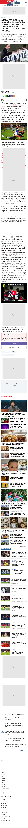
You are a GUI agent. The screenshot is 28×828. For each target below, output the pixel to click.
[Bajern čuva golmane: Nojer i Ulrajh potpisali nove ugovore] (5, 590)
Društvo (3, 770)
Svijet (2, 768)
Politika (3, 766)
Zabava (3, 780)
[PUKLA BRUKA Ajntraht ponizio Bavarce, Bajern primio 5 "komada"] (5, 572)
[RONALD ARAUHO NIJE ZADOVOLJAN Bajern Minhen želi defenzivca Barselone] (5, 617)
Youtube (5, 805)
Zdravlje (3, 778)
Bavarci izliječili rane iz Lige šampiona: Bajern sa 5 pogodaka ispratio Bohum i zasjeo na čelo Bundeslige (18, 626)
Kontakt (3, 818)
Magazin (3, 784)
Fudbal (10, 5)
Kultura (3, 786)
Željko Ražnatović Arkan (8, 354)
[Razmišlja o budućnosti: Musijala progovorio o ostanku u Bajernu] (5, 652)
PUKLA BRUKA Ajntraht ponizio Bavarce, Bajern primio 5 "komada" (17, 572)
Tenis (21, 5)
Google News (15, 347)
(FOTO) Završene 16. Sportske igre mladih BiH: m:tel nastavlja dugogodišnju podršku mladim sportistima (14, 717)
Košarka (16, 5)
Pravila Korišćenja (5, 816)
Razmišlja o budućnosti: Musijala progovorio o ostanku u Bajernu (17, 652)
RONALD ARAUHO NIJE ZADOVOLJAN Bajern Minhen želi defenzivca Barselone (18, 617)
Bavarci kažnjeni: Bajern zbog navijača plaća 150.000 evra (18, 644)
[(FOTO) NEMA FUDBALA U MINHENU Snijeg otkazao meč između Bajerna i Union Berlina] (5, 608)
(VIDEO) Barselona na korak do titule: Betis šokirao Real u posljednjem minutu (15, 725)
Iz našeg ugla (4, 790)
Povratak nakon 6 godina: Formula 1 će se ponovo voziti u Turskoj (15, 745)
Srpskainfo (7, 91)
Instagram (5, 803)
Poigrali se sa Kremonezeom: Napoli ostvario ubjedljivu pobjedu (14, 739)
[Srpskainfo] (11, 2)
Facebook (5, 799)
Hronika (3, 774)
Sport (2, 776)
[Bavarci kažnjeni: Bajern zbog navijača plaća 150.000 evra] (5, 644)
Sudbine (3, 782)
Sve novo (21, 750)
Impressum (4, 812)
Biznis (2, 772)
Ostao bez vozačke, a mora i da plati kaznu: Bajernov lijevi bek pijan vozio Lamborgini (18, 635)
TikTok (4, 807)
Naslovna (3, 5)
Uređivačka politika (5, 820)
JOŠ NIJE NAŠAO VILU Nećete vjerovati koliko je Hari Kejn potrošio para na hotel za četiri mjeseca (18, 581)
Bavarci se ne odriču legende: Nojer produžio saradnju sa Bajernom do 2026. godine (17, 563)
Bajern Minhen (6, 351)
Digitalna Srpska (5, 788)
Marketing (3, 814)
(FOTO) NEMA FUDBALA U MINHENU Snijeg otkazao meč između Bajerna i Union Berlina (18, 608)
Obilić (14, 351)
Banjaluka (3, 793)
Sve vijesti (3, 764)
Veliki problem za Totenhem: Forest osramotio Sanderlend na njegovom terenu (14, 732)
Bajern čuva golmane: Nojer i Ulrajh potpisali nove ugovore (18, 590)
